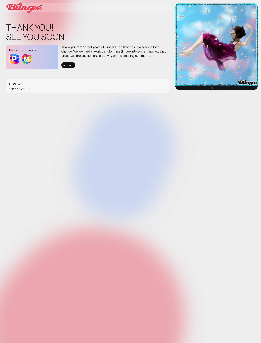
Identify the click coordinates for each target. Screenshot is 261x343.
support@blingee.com (19, 88)
